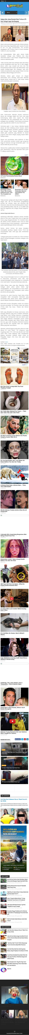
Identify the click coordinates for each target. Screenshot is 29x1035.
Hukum (3, 779)
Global (3, 749)
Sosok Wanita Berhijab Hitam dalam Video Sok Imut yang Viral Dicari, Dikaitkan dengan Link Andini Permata (17, 956)
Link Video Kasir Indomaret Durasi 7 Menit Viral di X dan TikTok (14, 800)
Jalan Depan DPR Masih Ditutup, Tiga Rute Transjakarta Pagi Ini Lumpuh (16, 905)
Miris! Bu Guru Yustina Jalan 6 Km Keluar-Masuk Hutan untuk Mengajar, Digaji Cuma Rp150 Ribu (17, 880)
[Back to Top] (14, 1031)
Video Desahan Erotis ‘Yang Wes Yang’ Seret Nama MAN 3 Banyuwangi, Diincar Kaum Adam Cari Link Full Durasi (17, 963)
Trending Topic (22, 24)
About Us (9, 968)
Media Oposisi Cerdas (18, 1033)
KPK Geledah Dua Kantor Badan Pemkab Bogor (11, 782)
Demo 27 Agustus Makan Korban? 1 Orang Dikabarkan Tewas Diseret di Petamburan (16, 899)
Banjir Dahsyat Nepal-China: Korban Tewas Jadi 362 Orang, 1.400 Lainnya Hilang (14, 752)
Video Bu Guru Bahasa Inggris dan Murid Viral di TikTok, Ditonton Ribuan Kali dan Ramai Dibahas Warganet (17, 937)
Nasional (16, 24)
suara (6, 342)
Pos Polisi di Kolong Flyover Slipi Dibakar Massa (11, 768)
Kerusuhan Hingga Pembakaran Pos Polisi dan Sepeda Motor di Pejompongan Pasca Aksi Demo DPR (17, 912)
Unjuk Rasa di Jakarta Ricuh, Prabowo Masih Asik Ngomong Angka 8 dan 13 (17, 892)
